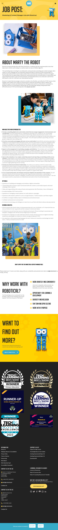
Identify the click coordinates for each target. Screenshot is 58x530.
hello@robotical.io (7, 482)
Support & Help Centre (35, 449)
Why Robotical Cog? (6, 463)
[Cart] (55, 3)
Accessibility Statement (6, 465)
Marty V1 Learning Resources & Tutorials (40, 474)
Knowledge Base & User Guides (37, 451)
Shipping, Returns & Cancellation (9, 451)
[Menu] (2, 3)
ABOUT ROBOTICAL (10, 352)
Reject (41, 526)
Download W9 (33, 458)
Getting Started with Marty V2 (37, 454)
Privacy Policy (4, 454)
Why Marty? (4, 460)
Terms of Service (5, 456)
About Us (3, 449)
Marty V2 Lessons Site (35, 472)
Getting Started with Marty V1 (37, 456)
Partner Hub (4, 458)
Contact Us (4, 485)
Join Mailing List (38, 486)
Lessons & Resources (35, 470)
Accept (32, 526)
